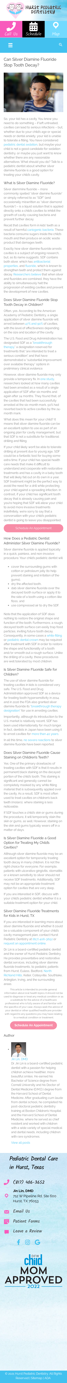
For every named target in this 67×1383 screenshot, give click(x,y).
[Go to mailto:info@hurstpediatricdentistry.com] (33, 1212)
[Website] (33, 1142)
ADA (47, 1378)
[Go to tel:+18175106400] (11, 29)
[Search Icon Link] (61, 45)
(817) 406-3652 (43, 939)
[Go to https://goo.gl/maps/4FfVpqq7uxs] (56, 29)
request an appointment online (25, 943)
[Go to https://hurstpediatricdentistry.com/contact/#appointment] (33, 29)
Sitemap (36, 1378)
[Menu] (10, 45)
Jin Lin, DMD (19, 1059)
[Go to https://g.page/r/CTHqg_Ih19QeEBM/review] (33, 1232)
